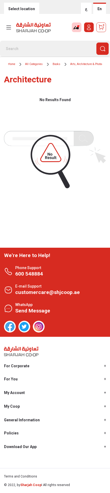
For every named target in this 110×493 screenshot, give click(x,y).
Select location (21, 9)
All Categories (34, 64)
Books (56, 64)
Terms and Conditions (20, 476)
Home (11, 64)
